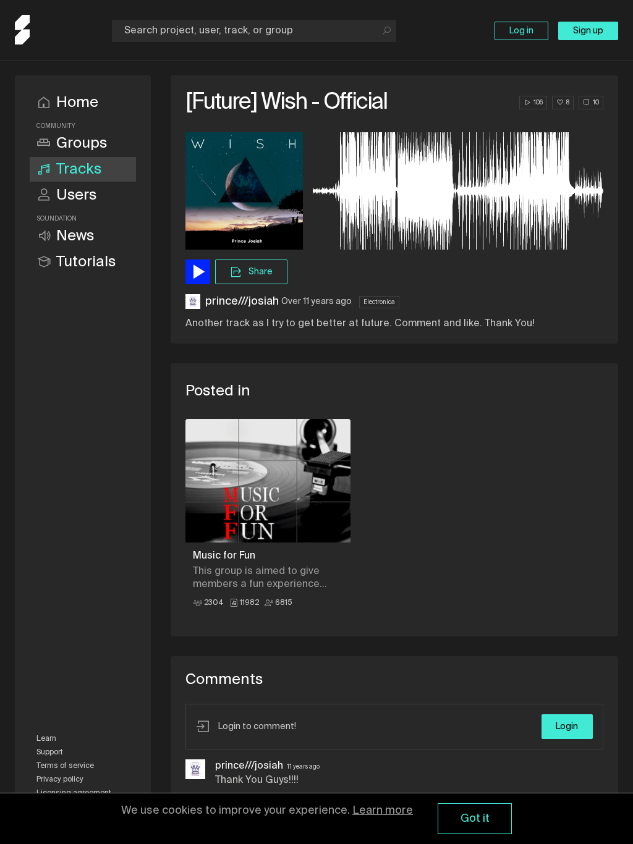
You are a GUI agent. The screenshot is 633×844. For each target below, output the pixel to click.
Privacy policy (59, 779)
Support (49, 752)
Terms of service (65, 766)
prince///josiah (242, 301)
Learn (46, 739)
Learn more (382, 810)
